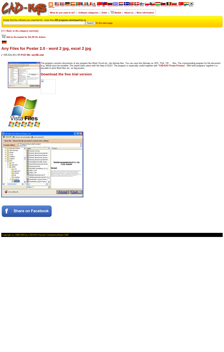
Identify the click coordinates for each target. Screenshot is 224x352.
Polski (147, 6)
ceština (152, 6)
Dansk (136, 6)
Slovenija (163, 6)
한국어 (191, 6)
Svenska (126, 6)
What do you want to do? (62, 12)
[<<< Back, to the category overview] (19, 31)
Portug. (78, 6)
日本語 (94, 6)
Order (104, 12)
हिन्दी (185, 6)
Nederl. (121, 6)
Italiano (89, 6)
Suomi (142, 6)
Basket (117, 12)
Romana (169, 6)
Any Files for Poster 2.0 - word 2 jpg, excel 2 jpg (46, 48)
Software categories (88, 12)
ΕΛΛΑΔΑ (115, 6)
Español (73, 6)
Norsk (131, 6)
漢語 (103, 6)
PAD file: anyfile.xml (32, 54)
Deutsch (67, 6)
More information (145, 12)
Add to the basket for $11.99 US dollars (26, 37)
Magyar (157, 6)
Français (83, 6)
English (57, 6)
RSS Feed (51, 7)
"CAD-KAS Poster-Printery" (171, 65)
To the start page (104, 23)
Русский (110, 6)
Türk (180, 6)
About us (128, 12)
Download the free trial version (66, 74)
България (175, 6)
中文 (98, 6)
